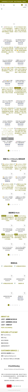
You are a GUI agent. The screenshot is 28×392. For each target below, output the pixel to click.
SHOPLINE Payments (16, 390)
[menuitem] (8, 151)
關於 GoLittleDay (6, 335)
